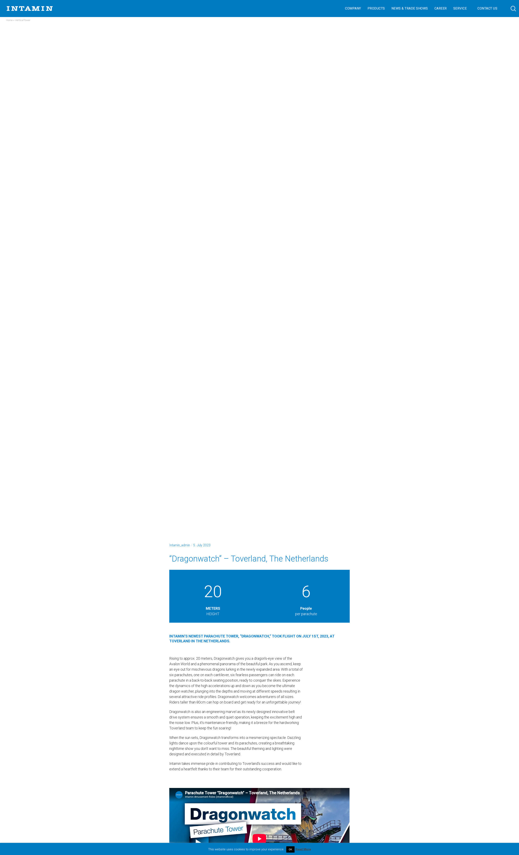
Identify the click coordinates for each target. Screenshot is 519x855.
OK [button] (290, 849)
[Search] (509, 8)
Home (9, 20)
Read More (303, 849)
